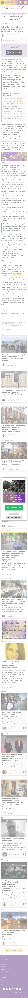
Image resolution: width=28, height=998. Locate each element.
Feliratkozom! (14, 507)
